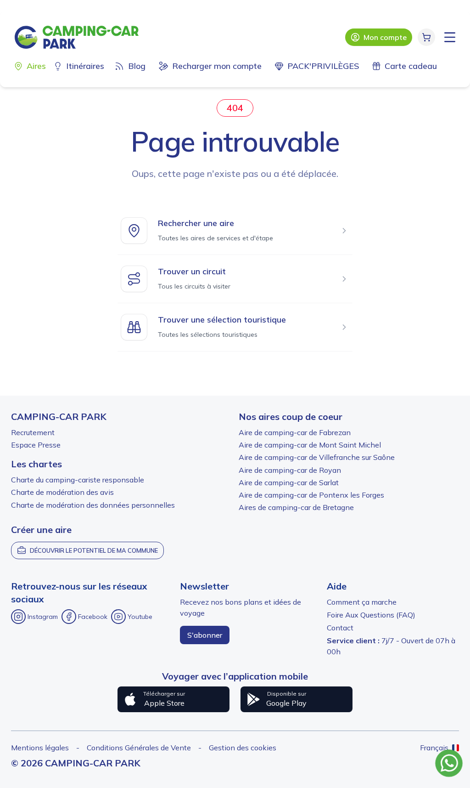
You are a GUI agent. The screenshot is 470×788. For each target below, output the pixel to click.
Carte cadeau (411, 66)
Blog (136, 66)
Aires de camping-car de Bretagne (296, 507)
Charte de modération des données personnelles (93, 505)
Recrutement (33, 432)
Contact (340, 627)
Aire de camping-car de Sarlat (289, 482)
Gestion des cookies (242, 747)
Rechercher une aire (196, 223)
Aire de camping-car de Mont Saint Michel (310, 444)
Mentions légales (40, 747)
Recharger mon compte (217, 66)
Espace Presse (36, 444)
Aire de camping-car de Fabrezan (295, 432)
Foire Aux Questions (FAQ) (371, 614)
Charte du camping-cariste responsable (77, 479)
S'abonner (204, 635)
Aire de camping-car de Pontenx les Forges (311, 494)
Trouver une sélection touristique (222, 319)
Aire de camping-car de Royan (290, 470)
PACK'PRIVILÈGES (323, 66)
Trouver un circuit (192, 271)
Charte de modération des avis (62, 492)
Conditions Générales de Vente (139, 747)
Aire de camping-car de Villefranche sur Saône (317, 457)
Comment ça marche (362, 602)
